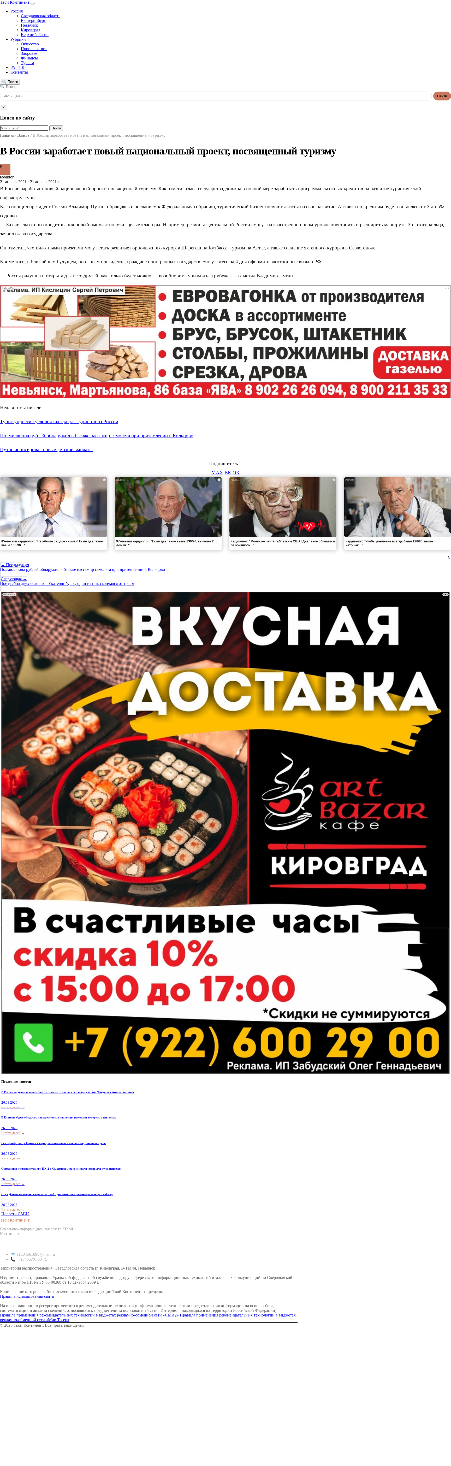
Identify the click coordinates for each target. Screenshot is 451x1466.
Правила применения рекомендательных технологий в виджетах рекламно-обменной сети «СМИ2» (89, 1315)
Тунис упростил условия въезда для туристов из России (59, 421)
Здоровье (29, 53)
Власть (24, 135)
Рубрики (18, 39)
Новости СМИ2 (15, 1214)
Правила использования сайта (27, 1296)
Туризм (27, 63)
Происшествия (34, 48)
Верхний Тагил (35, 34)
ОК (236, 472)
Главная (7, 135)
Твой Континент (15, 2)
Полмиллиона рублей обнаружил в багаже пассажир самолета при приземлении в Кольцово (96, 435)
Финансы (29, 58)
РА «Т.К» (18, 67)
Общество (30, 44)
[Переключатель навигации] (33, 3)
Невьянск (29, 25)
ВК (227, 472)
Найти (442, 96)
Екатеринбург (33, 20)
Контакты (19, 72)
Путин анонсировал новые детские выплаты (46, 449)
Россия (16, 11)
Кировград (30, 30)
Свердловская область (40, 16)
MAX (217, 472)
